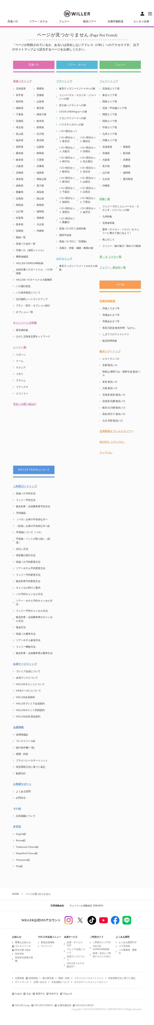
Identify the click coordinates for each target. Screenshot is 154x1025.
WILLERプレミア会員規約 (30, 703)
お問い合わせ (40, 982)
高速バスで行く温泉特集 (72, 228)
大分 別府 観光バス (112, 420)
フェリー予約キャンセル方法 (32, 610)
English (20, 834)
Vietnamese (22, 859)
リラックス (22, 386)
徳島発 (19, 185)
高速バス (13, 21)
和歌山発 (41, 179)
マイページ (46, 946)
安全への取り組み (23, 404)
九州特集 (107, 216)
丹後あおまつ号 (110, 321)
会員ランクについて (27, 677)
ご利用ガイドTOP (102, 942)
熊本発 (19, 224)
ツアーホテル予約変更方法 (30, 568)
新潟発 (40, 140)
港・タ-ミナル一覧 (111, 256)
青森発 (40, 88)
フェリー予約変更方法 (28, 574)
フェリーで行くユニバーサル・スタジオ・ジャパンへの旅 (120, 208)
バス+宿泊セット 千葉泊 (67, 190)
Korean (19, 840)
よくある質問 (23, 791)
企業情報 (18, 727)
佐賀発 (19, 217)
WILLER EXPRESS (43, 1005)
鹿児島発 (128, 179)
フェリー (64, 21)
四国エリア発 (109, 121)
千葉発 (19, 114)
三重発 (40, 159)
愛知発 (19, 153)
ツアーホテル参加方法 (28, 640)
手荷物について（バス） (29, 532)
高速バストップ (22, 81)
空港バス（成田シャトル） (30, 250)
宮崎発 (19, 230)
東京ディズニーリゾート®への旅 (77, 88)
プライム (21, 380)
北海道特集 (108, 222)
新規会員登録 (47, 942)
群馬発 (40, 127)
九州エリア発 (109, 133)
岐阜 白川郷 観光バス (113, 407)
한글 (28, 993)
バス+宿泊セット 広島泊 (88, 190)
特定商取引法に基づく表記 (30, 766)
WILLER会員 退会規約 (28, 716)
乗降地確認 (22, 256)
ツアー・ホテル (38, 21)
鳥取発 (19, 205)
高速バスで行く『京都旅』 (73, 241)
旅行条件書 (48, 978)
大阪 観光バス (110, 388)
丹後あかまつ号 (110, 314)
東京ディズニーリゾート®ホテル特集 (78, 268)
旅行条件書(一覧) (25, 747)
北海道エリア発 (110, 88)
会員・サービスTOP (75, 944)
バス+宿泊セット (68, 131)
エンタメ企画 (141, 21)
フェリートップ (109, 81)
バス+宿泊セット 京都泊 (88, 149)
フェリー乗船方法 (25, 646)
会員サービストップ (25, 664)
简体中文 (53, 993)
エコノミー (22, 393)
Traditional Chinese (26, 846)
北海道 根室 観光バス (113, 394)
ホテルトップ (64, 258)
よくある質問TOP (128, 942)
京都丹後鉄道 (115, 21)
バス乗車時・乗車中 (128, 951)
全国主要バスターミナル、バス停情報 (34, 271)
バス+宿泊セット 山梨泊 (88, 180)
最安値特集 (22, 330)
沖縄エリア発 (109, 140)
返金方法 (21, 627)
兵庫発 (40, 166)
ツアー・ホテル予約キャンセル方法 (34, 602)
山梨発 (40, 146)
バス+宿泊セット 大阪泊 (67, 149)
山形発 (40, 101)
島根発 (40, 205)
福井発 (19, 140)
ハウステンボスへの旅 (71, 124)
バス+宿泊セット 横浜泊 (88, 139)
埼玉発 (19, 127)
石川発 (40, 133)
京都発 (19, 172)
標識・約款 (22, 754)
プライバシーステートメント (32, 760)
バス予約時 (124, 946)
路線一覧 (21, 237)
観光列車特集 (109, 340)
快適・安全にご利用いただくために (102, 955)
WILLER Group (22, 1005)
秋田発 (19, 101)
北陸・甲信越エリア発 (114, 108)
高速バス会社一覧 (25, 243)
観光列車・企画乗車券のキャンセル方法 (34, 619)
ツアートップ (64, 81)
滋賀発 (40, 172)
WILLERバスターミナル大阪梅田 (34, 279)
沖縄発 (40, 230)
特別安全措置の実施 (24, 959)
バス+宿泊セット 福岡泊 (67, 200)
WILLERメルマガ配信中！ (75, 965)
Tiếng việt (67, 993)
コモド (19, 374)
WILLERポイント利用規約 (30, 710)
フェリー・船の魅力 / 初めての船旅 (121, 246)
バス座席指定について (28, 292)
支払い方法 (22, 549)
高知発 (40, 192)
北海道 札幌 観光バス (113, 401)
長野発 (19, 146)
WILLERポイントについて (30, 684)
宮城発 (40, 95)
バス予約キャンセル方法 (29, 594)
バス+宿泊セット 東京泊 (67, 139)
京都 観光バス (110, 365)
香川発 (40, 185)
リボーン (21, 354)
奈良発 (19, 179)
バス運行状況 (23, 286)
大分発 (40, 224)
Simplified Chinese (25, 853)
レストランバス (110, 358)
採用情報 (21, 734)
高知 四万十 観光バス (113, 414)
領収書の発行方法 (25, 555)
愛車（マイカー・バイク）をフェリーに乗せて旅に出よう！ (120, 231)
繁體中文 (40, 993)
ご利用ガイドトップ (25, 486)
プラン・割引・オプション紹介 (33, 305)
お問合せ (21, 797)
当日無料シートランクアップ (32, 299)
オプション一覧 (24, 312)
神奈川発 (41, 114)
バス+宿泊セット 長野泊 (67, 210)
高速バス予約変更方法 (28, 561)
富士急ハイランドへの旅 (72, 105)
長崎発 (40, 217)
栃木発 (40, 121)
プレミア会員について (28, 671)
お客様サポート (22, 784)
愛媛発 (19, 192)
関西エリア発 (109, 114)
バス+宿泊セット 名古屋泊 (88, 159)
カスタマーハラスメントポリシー (91, 982)
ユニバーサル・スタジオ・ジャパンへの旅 (77, 97)
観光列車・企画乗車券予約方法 (33, 506)
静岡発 (40, 153)
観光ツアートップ (110, 351)
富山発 (19, 133)
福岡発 (40, 211)
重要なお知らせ (23, 942)
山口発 (19, 211)
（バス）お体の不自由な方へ (32, 519)
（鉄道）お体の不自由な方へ (32, 525)
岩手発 (19, 95)
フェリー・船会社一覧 (113, 267)
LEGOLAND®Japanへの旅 (73, 111)
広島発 (19, 198)
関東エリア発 (109, 101)
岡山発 (40, 198)
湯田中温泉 (65, 235)
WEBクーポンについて (28, 690)
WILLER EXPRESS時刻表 (29, 263)
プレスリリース (24, 741)
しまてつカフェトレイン (115, 334)
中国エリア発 (109, 127)
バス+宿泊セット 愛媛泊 (67, 220)
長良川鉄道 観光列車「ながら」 (119, 327)
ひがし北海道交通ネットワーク (33, 336)
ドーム (19, 361)
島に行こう (108, 239)
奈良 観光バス (110, 381)
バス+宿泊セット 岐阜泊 (67, 169)
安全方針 (19, 953)
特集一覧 (105, 199)
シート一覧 (19, 347)
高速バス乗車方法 (25, 633)
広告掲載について (25, 816)
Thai (18, 866)
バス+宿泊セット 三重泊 (88, 200)
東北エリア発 (109, 95)
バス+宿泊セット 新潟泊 (67, 180)
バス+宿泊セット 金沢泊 (88, 210)
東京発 (40, 108)
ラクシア (21, 367)
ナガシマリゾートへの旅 (72, 118)
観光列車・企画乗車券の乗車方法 (34, 653)
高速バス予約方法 (25, 493)
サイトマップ (22, 982)
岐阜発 (19, 159)
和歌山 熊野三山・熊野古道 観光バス (121, 373)
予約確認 (21, 513)
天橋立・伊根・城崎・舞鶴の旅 (76, 248)
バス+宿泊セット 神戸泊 (67, 159)
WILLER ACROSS (85, 1005)
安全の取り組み (23, 950)
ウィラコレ (106, 452)
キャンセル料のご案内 (28, 587)
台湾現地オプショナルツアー (117, 431)
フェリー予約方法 (25, 500)
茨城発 (19, 121)
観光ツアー (89, 21)
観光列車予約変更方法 (28, 581)
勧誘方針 (21, 773)
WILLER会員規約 (25, 697)
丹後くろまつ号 (110, 308)
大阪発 (19, 166)
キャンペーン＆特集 (25, 322)
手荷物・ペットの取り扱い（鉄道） (33, 540)
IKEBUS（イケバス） (112, 442)
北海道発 (21, 88)
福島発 (19, 108)
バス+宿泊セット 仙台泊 (88, 169)
